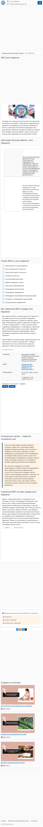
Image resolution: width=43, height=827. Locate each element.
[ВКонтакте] (17, 629)
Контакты (34, 821)
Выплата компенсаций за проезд (13, 763)
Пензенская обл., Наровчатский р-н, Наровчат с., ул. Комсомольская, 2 (28, 367)
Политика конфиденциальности (18, 821)
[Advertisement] (21, 30)
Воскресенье (18, 528)
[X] (25, 629)
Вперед (12, 386)
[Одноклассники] (20, 629)
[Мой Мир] (23, 629)
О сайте (3, 821)
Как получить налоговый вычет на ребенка (16, 706)
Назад (5, 386)
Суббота (7, 528)
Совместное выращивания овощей (13, 734)
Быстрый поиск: (8, 349)
